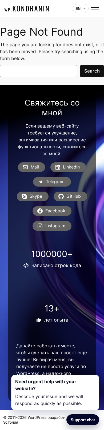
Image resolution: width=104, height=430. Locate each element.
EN (78, 8)
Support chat (83, 420)
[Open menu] (95, 8)
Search (92, 71)
